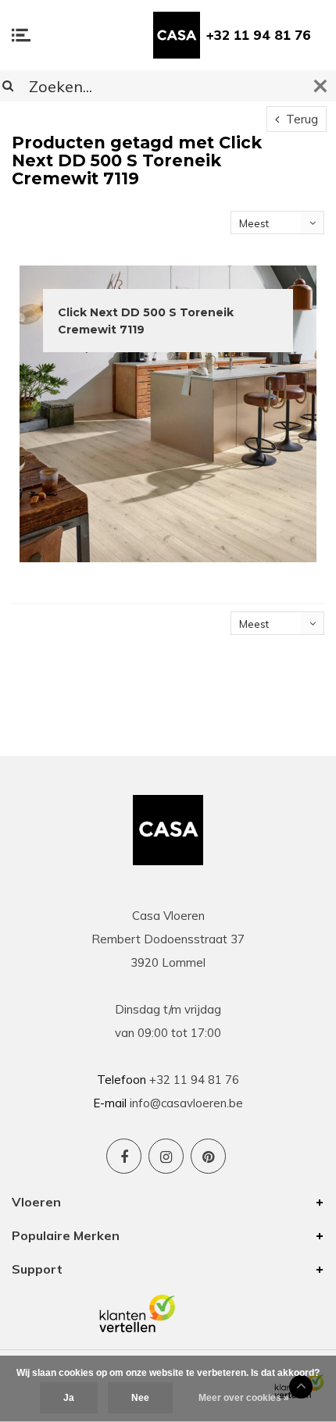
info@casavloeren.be (186, 1103)
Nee (140, 1397)
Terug (300, 119)
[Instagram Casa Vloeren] (166, 1156)
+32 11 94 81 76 (258, 35)
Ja (68, 1397)
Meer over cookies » (243, 1397)
